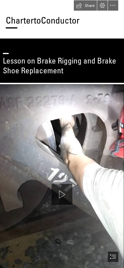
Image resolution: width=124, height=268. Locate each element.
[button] (85, 5)
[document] (62, 134)
